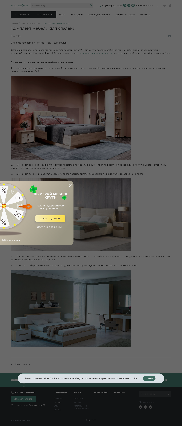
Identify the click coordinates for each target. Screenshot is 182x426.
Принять (149, 378)
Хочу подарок (50, 218)
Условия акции (12, 240)
